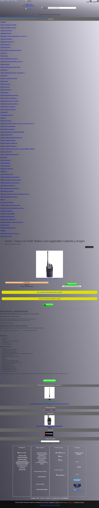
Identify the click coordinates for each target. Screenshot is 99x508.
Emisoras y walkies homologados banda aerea (11, 137)
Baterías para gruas (5, 86)
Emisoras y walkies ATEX (6, 134)
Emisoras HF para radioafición (8, 129)
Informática (3, 16)
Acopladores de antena (6, 33)
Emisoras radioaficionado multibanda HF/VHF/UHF (12, 132)
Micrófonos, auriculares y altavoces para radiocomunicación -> (15, 194)
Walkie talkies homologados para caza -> (10, 233)
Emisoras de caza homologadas (8, 126)
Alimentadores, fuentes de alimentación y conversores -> (14, 36)
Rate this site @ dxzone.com (77, 491)
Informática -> (4, 171)
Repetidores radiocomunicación (8, 227)
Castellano (47, 409)
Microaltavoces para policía (7, 191)
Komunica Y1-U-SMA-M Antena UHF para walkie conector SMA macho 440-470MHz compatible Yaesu (49, 403)
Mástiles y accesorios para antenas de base (11, 179)
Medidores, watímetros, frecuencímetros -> (11, 182)
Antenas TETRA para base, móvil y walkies (10, 67)
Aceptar (65, 502)
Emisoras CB (28, 16)
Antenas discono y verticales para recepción (11, 50)
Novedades (3, 22)
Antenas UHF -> (4, 70)
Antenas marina (4, 55)
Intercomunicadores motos (7, 174)
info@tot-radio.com (30, 6)
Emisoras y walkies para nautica (8, 140)
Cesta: (95, 1)
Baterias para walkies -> (6, 89)
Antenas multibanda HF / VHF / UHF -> (9, 58)
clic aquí (20, 330)
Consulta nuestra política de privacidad (49, 505)
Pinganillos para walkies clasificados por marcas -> (13, 208)
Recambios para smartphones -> (8, 219)
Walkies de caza (42, 16)
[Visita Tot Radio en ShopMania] (77, 479)
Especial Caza (4, 157)
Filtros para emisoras (5, 163)
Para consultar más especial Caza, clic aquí (49, 292)
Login (88, 1)
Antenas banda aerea (5, 47)
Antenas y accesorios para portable (9, 78)
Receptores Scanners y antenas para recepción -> (12, 222)
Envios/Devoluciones (22, 465)
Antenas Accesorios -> (6, 44)
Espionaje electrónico (6, 160)
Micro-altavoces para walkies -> (8, 185)
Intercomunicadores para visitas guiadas (10, 177)
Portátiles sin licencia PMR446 (8, 213)
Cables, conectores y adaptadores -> (9, 98)
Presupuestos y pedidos (6, 236)
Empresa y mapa (22, 455)
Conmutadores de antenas (7, 115)
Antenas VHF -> (4, 75)
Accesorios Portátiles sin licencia (8, 27)
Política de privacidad (22, 457)
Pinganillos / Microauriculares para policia (10, 205)
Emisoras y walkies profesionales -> (9, 146)
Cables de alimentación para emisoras (9, 95)
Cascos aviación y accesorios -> (8, 106)
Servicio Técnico (42, 476)
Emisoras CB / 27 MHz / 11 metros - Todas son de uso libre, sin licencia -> (18, 123)
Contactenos (22, 467)
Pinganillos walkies (11, 16)
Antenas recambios (5, 64)
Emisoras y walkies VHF (6, 151)
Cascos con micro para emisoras (8, 109)
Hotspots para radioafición (7, 168)
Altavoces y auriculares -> (7, 39)
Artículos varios (4, 81)
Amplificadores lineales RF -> (7, 41)
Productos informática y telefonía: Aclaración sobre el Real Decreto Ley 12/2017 (22, 462)
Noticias (79, 466)
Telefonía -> (3, 230)
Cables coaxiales (4, 92)
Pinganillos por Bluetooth (7, 210)
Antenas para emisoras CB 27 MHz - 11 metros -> (12, 61)
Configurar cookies (22, 459)
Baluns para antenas (5, 84)
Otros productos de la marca (49, 436)
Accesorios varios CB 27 (6, 30)
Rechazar (70, 502)
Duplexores (3, 117)
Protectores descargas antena (7, 216)
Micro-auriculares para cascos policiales (10, 188)
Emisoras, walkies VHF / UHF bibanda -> (10, 154)
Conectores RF (4, 112)
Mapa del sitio (22, 469)
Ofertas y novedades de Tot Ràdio (8, 24)
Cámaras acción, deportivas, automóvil (10, 101)
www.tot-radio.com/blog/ (41, 489)
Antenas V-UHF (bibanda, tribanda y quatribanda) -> (13, 72)
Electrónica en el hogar (6, 120)
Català (53, 409)
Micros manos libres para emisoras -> (9, 196)
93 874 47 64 (29, 4)
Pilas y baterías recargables (7, 202)
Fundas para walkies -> (6, 165)
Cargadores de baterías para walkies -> (10, 103)
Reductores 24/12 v (5, 225)
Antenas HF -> (4, 53)
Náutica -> (3, 199)
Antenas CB (34, 16)
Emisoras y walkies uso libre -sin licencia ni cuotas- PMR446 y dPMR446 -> (18, 148)
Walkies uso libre (20, 16)
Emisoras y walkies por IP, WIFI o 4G (9, 143)
